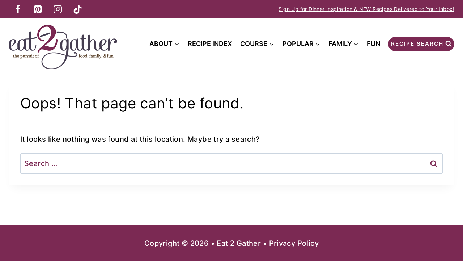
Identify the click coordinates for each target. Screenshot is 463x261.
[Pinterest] (38, 9)
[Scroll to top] (445, 232)
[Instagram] (57, 9)
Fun (373, 43)
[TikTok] (77, 9)
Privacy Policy (294, 243)
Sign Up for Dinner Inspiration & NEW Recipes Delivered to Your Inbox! (366, 9)
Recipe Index (210, 43)
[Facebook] (18, 9)
